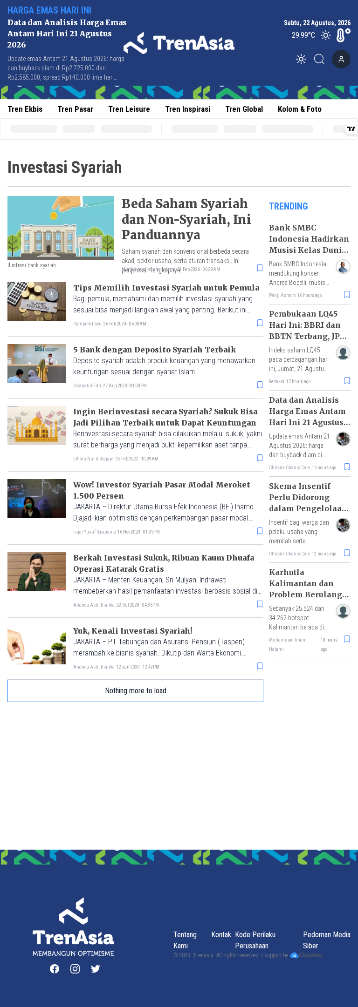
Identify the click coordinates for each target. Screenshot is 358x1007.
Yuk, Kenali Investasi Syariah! (133, 630)
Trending (288, 206)
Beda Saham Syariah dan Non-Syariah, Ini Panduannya (186, 219)
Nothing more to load (135, 690)
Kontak (221, 934)
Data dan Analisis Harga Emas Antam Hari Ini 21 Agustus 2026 (67, 33)
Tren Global (244, 109)
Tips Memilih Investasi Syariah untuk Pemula (166, 287)
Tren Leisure (129, 109)
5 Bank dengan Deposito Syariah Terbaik (154, 349)
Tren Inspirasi (187, 109)
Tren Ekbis (24, 109)
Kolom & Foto (300, 109)
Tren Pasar (75, 109)
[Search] (322, 59)
